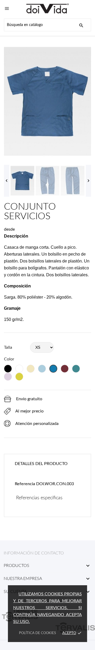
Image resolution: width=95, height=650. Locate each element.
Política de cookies (37, 633)
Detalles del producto (41, 464)
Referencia (25, 484)
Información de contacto (34, 553)
